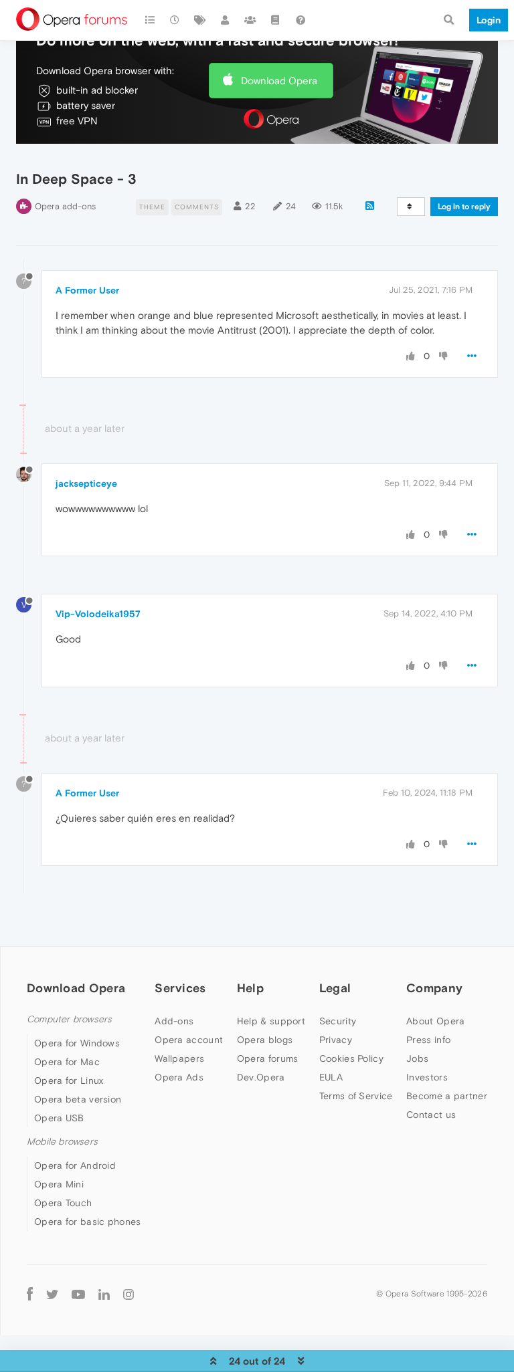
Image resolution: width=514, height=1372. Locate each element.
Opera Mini (59, 1184)
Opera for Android (75, 1165)
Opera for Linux (69, 1080)
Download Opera (279, 80)
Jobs (417, 1058)
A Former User (87, 290)
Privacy (335, 1039)
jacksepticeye (86, 483)
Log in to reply (464, 206)
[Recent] (175, 20)
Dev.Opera (261, 1077)
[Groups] (250, 20)
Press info (428, 1039)
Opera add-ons (65, 206)
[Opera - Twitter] (52, 1293)
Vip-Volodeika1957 (98, 613)
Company (434, 988)
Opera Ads (179, 1077)
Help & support (271, 1021)
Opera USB (59, 1118)
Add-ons (174, 1021)
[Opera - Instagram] (128, 1293)
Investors (427, 1077)
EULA (331, 1077)
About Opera (435, 1021)
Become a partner (446, 1096)
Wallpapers (179, 1058)
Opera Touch (63, 1202)
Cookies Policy (351, 1058)
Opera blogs (264, 1039)
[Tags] (200, 20)
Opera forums (267, 1058)
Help (250, 988)
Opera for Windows (77, 1043)
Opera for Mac (67, 1061)
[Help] (300, 20)
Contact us (431, 1114)
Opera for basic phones (87, 1221)
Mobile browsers (62, 1141)
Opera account (189, 1039)
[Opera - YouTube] (78, 1293)
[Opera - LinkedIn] (104, 1293)
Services (180, 988)
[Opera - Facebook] (29, 1293)
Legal (335, 988)
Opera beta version (77, 1099)
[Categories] (150, 20)
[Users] (225, 20)
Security (337, 1021)
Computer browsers (69, 1019)
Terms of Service (356, 1096)
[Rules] (275, 20)
